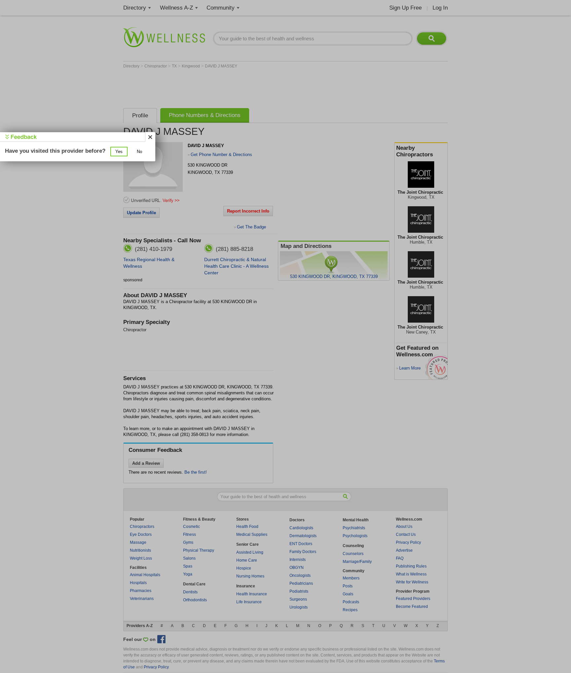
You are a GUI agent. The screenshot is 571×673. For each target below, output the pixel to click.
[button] (119, 151)
